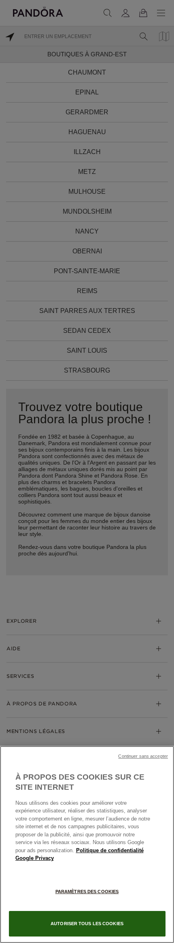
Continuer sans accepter (143, 756)
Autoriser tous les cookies (87, 923)
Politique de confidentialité (110, 850)
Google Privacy (34, 858)
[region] (87, 844)
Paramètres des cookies (87, 891)
